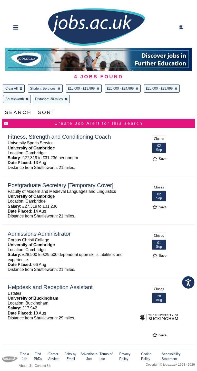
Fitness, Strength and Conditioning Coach (59, 137)
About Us (26, 366)
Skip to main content (20, 4)
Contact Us (43, 366)
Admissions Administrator (39, 234)
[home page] (96, 45)
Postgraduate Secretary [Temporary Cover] (60, 185)
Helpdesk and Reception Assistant (50, 287)
